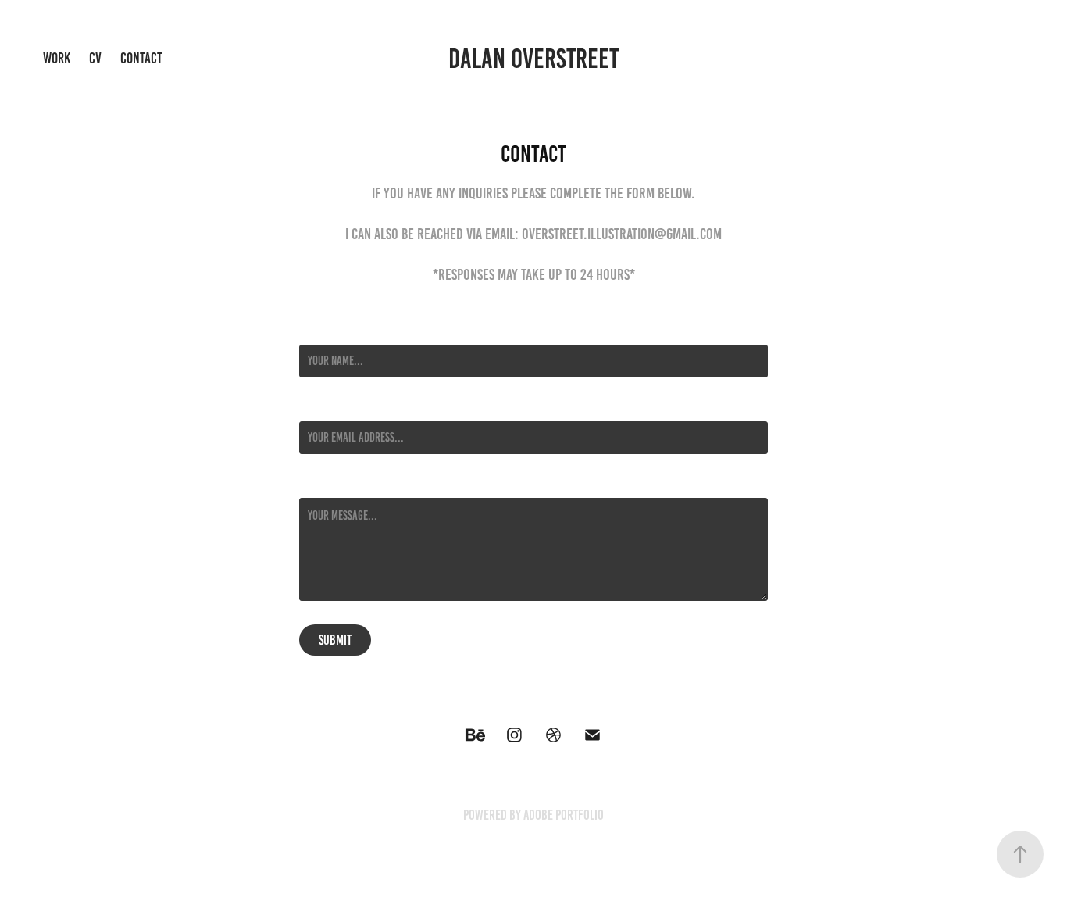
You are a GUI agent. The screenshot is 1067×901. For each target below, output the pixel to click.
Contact (141, 58)
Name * (314, 330)
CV (95, 58)
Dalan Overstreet (533, 58)
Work (56, 58)
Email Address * (334, 407)
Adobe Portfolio (563, 815)
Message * (321, 483)
